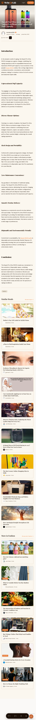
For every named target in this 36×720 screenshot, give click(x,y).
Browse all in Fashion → (27, 536)
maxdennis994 (10, 32)
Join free (30, 2)
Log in (23, 2)
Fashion (6, 6)
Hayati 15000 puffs (26, 238)
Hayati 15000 (10, 68)
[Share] (26, 716)
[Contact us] (31, 716)
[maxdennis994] (3, 33)
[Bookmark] (21, 716)
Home (2, 6)
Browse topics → (29, 299)
